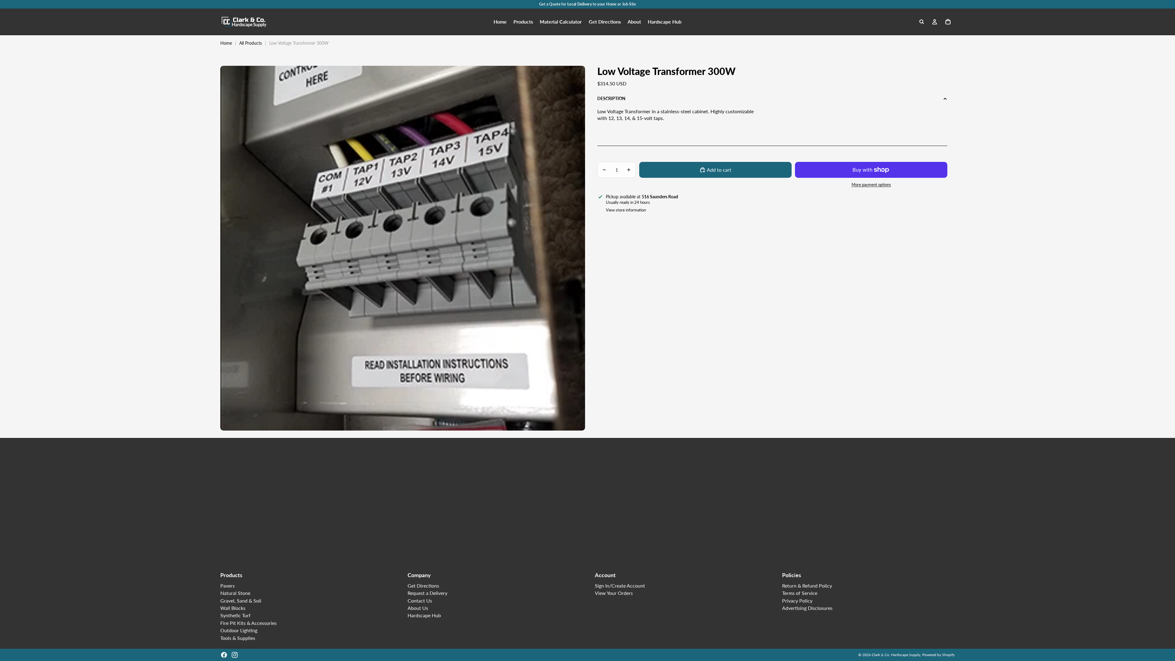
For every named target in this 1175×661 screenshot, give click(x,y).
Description (611, 98)
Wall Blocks (232, 608)
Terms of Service (799, 593)
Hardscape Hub (424, 615)
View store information (626, 209)
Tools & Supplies (237, 638)
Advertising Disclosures (807, 608)
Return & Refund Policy (807, 585)
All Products (250, 43)
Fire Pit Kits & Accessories (248, 623)
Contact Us (420, 600)
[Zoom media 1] (402, 248)
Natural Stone (235, 593)
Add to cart (719, 170)
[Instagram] (234, 655)
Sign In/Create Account (620, 585)
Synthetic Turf (235, 615)
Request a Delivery (427, 593)
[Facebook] (224, 655)
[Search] (921, 21)
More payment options (871, 184)
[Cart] (948, 21)
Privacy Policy (797, 600)
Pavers (227, 585)
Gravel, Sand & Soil (240, 600)
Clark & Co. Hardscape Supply (896, 654)
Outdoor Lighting (238, 630)
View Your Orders (614, 593)
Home (226, 43)
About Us (418, 608)
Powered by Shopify (938, 654)
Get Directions (423, 585)
